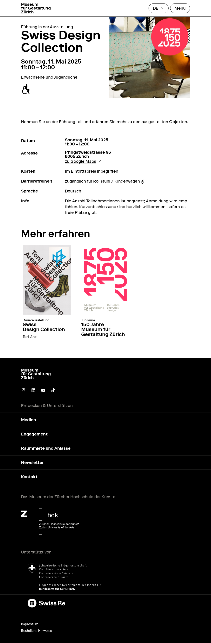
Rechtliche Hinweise (36, 631)
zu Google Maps (83, 161)
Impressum (29, 624)
